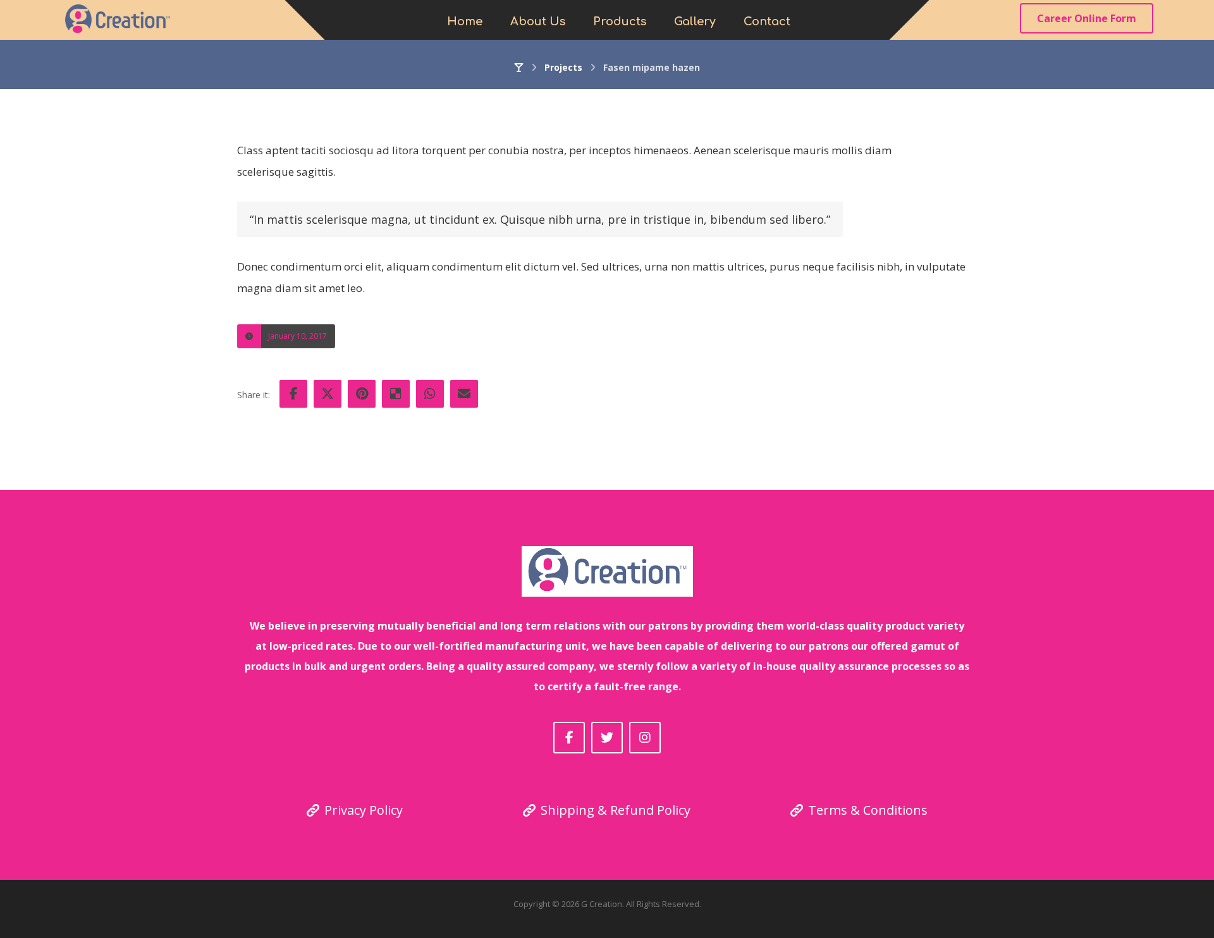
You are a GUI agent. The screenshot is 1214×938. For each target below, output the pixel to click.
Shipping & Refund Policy (615, 810)
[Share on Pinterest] (362, 394)
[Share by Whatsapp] (430, 394)
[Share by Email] (464, 394)
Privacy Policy (363, 810)
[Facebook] (569, 737)
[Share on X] (327, 394)
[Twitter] (607, 737)
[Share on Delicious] (396, 394)
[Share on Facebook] (293, 394)
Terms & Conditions (868, 810)
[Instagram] (645, 737)
